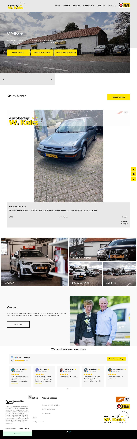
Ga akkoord (17, 434)
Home (57, 5)
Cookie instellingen (11, 428)
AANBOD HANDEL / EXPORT (66, 52)
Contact (112, 5)
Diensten (76, 5)
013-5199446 (32, 418)
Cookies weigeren (24, 428)
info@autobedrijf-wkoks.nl (35, 422)
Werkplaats (88, 5)
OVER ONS (18, 324)
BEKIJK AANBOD (18, 52)
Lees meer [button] (14, 383)
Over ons (101, 5)
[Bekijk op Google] (13, 370)
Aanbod (66, 5)
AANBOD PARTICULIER (42, 52)
